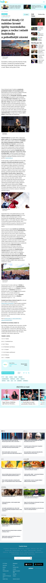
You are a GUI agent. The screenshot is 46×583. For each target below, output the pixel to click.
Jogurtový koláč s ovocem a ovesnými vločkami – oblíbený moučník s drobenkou (33, 481)
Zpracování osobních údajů (16, 572)
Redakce (14, 575)
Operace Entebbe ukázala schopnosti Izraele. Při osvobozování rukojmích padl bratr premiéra (11, 475)
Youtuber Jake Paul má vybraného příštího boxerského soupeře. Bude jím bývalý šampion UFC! (41, 56)
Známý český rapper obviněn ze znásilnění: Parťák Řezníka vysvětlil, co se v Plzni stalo (15, 7)
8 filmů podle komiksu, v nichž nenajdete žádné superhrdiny (11, 503)
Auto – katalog (24, 550)
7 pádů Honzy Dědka (32, 550)
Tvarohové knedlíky (15, 554)
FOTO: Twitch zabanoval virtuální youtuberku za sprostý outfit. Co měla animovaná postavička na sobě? (41, 61)
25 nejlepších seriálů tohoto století (8, 496)
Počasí (41, 548)
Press (14, 565)
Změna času (33, 548)
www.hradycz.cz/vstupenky (7, 303)
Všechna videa (41, 14)
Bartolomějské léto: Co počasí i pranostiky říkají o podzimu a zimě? (11, 525)
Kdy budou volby (8, 550)
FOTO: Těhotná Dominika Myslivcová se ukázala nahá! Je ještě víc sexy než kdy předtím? (41, 52)
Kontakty (14, 569)
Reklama (4, 567)
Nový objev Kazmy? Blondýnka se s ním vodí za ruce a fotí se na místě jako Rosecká (34, 509)
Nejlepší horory (21, 548)
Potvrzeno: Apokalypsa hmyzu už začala (9, 468)
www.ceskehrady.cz (17, 318)
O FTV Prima (5, 563)
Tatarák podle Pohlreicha (14, 552)
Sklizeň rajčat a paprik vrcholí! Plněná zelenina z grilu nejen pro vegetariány (11, 537)
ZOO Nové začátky (16, 550)
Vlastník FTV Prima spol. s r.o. (7, 576)
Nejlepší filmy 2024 (13, 548)
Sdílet (26, 15)
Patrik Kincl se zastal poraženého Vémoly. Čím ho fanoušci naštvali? (29, 403)
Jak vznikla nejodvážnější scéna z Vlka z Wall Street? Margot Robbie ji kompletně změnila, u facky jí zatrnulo (12, 509)
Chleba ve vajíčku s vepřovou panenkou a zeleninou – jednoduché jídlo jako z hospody (34, 469)
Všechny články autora (24, 364)
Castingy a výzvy (15, 567)
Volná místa (5, 565)
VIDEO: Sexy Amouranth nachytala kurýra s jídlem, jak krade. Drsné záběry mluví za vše (41, 47)
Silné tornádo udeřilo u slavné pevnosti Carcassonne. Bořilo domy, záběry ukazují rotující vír (12, 453)
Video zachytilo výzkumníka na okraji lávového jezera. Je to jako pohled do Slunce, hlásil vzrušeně (11, 481)
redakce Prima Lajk (5, 17)
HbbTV (4, 569)
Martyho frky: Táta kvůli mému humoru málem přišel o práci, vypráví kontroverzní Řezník (34, 497)
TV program (27, 548)
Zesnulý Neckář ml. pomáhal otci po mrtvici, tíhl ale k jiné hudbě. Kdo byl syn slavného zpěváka (11, 447)
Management (15, 563)
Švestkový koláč (31, 554)
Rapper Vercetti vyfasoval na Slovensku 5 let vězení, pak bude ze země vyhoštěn (34, 503)
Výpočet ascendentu (39, 552)
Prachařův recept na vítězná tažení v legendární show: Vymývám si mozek (33, 447)
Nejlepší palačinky (23, 554)
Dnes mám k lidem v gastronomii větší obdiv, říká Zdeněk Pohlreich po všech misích (33, 453)
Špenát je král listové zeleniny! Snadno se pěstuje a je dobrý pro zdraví (12, 531)
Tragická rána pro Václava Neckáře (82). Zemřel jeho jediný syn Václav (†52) (33, 441)
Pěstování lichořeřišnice (29, 552)
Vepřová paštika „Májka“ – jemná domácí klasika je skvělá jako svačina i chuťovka (34, 475)
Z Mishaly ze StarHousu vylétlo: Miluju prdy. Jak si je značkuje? (37, 7)
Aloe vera (22, 552)
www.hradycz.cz (9, 158)
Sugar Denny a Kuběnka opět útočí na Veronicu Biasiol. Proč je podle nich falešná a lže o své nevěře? (9, 403)
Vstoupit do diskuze (9, 372)
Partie (38, 548)
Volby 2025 (39, 550)
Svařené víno (5, 552)
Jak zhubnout (6, 548)
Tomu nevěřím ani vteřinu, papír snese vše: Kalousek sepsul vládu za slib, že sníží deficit (10, 441)
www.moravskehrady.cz (6, 320)
